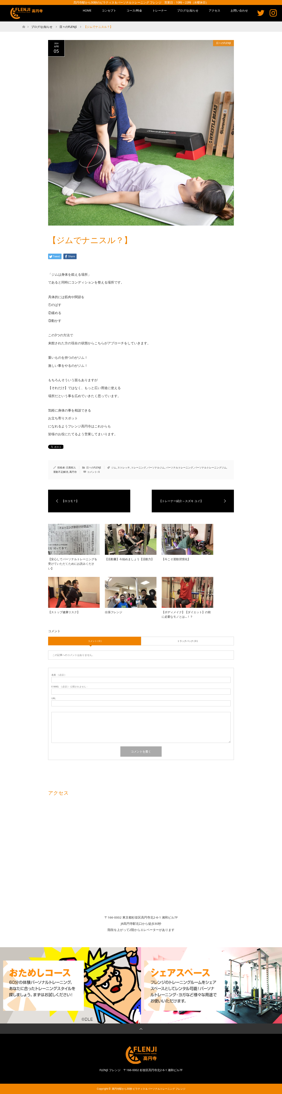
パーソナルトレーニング (179, 467)
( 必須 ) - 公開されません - (69, 686)
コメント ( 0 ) (94, 640)
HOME (87, 10)
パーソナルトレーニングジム (210, 467)
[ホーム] (23, 23)
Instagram (273, 12)
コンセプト (109, 10)
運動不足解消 (60, 472)
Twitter (260, 12)
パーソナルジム (156, 467)
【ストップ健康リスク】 (64, 612)
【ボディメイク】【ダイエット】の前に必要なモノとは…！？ (186, 614)
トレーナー (159, 10)
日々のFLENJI (223, 43)
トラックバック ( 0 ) (187, 640)
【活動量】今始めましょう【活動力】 (129, 559)
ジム (113, 467)
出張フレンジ (113, 612)
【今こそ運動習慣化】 (176, 559)
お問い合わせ (239, 10)
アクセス (214, 10)
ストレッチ (123, 467)
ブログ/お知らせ (187, 10)
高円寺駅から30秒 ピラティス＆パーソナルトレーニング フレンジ (148, 1088)
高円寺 (73, 472)
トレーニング (138, 467)
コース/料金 (134, 10)
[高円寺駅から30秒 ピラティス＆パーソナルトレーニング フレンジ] (27, 13)
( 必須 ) (58, 675)
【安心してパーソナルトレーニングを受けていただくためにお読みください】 (72, 563)
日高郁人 (71, 467)
